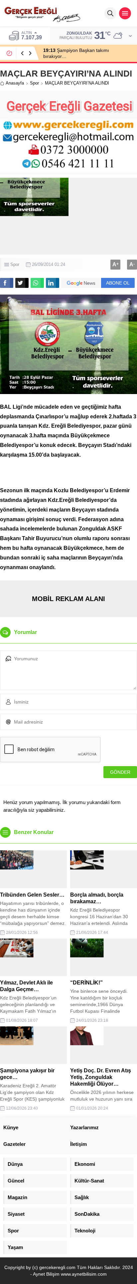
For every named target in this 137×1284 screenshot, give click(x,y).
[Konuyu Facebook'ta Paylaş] (6, 283)
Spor (34, 83)
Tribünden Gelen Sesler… (32, 895)
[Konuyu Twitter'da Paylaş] (22, 283)
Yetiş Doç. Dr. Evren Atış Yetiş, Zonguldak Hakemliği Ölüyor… (100, 1077)
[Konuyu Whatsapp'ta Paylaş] (37, 283)
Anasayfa (15, 83)
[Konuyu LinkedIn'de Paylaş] (52, 283)
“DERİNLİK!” (86, 982)
